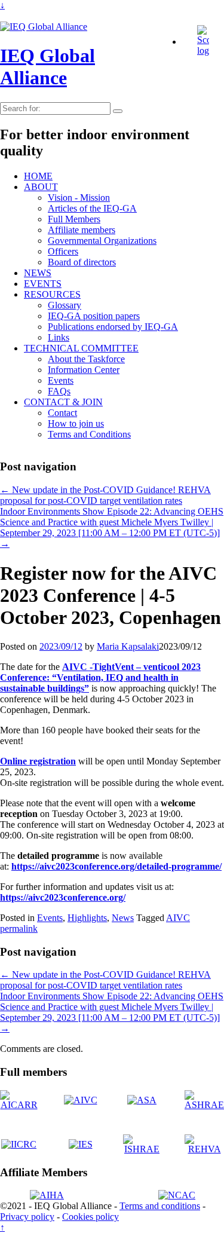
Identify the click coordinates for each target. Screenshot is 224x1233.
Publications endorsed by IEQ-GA (113, 327)
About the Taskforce (86, 359)
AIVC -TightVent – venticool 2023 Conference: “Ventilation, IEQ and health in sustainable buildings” (100, 677)
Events (60, 380)
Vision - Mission (79, 197)
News (123, 918)
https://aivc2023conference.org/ (62, 897)
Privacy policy (27, 1216)
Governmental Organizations (102, 240)
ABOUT (41, 187)
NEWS (37, 273)
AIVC (178, 918)
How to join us (76, 423)
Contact (62, 413)
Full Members (74, 219)
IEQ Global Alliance (47, 66)
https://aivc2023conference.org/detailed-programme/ (116, 866)
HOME (38, 176)
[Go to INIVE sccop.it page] (206, 50)
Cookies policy (90, 1216)
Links (58, 337)
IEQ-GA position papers (94, 316)
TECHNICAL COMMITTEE (81, 348)
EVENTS (43, 284)
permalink (19, 928)
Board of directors (82, 262)
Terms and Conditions (89, 434)
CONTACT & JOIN (63, 402)
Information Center (83, 370)
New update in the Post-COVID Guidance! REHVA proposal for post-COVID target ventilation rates (105, 495)
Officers (63, 251)
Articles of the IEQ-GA (92, 208)
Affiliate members (81, 230)
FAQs (59, 391)
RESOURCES (52, 294)
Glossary (64, 305)
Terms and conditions (159, 1206)
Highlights (87, 918)
